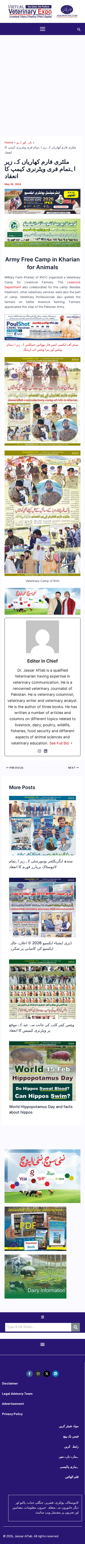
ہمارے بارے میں (69, 1456)
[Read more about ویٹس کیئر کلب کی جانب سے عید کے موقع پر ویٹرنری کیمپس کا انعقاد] (42, 1015)
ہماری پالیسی (69, 1467)
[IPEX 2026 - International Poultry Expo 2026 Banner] (42, 201)
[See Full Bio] (71, 743)
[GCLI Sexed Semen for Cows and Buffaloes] (42, 232)
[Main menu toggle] (42, 29)
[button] (79, 29)
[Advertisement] (42, 79)
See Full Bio (59, 743)
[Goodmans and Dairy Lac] (42, 601)
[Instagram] (39, 751)
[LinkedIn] (45, 751)
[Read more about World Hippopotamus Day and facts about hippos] (42, 1094)
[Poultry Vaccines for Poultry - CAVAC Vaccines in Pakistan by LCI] (42, 327)
